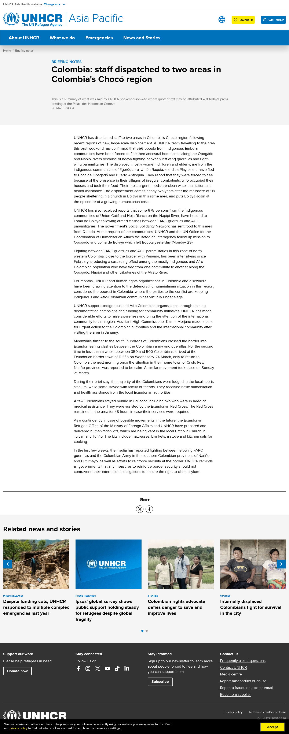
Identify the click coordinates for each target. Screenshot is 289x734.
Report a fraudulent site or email (246, 687)
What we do (62, 37)
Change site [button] (52, 4)
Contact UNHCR (233, 667)
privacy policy (18, 728)
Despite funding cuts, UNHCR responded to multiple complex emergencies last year (36, 607)
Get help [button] (276, 19)
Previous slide (7, 564)
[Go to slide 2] (148, 632)
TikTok (117, 668)
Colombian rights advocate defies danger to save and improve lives (176, 607)
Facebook (78, 668)
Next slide (281, 564)
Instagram (88, 668)
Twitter (97, 668)
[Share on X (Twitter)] (139, 509)
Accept (272, 727)
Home (7, 50)
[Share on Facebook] (149, 509)
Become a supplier (235, 694)
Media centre (231, 674)
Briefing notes (24, 50)
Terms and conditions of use (267, 712)
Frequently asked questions (243, 660)
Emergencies (99, 37)
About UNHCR (24, 37)
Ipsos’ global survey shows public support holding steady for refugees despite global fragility (107, 610)
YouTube (107, 668)
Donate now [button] (17, 671)
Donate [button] (246, 19)
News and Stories (141, 37)
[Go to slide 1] (143, 632)
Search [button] (208, 19)
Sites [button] (221, 19)
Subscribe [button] (160, 681)
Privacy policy (233, 712)
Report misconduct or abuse (243, 681)
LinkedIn (127, 668)
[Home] (32, 20)
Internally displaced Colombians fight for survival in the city (250, 607)
